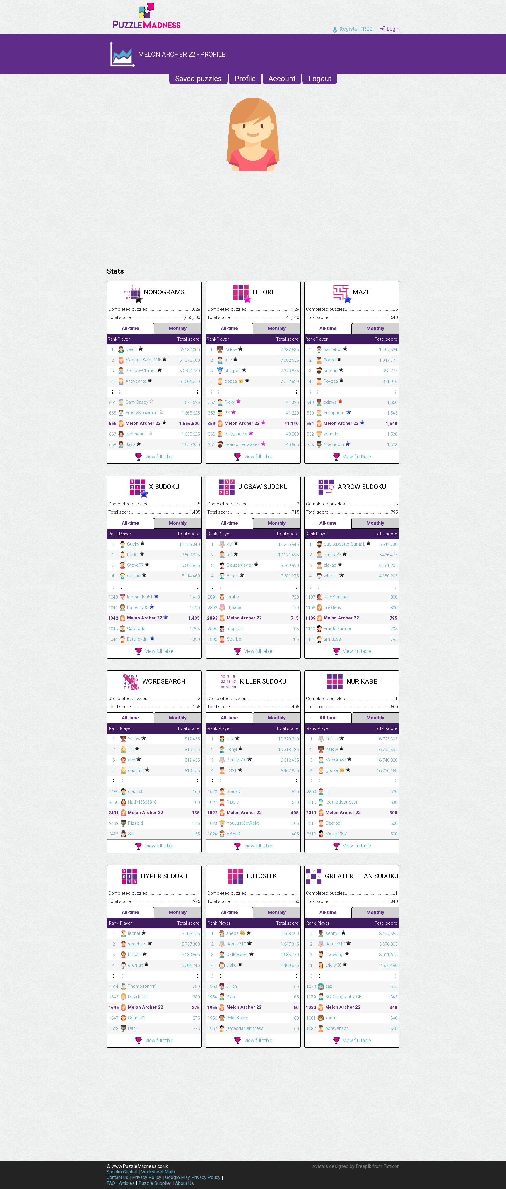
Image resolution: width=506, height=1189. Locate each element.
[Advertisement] (253, 217)
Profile (245, 78)
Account (282, 78)
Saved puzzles (198, 78)
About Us (184, 1183)
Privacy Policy (146, 1177)
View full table (159, 456)
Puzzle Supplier (155, 1183)
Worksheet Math (158, 1172)
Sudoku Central (122, 1172)
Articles (127, 1183)
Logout (319, 78)
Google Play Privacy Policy (192, 1177)
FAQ (111, 1183)
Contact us (117, 1177)
